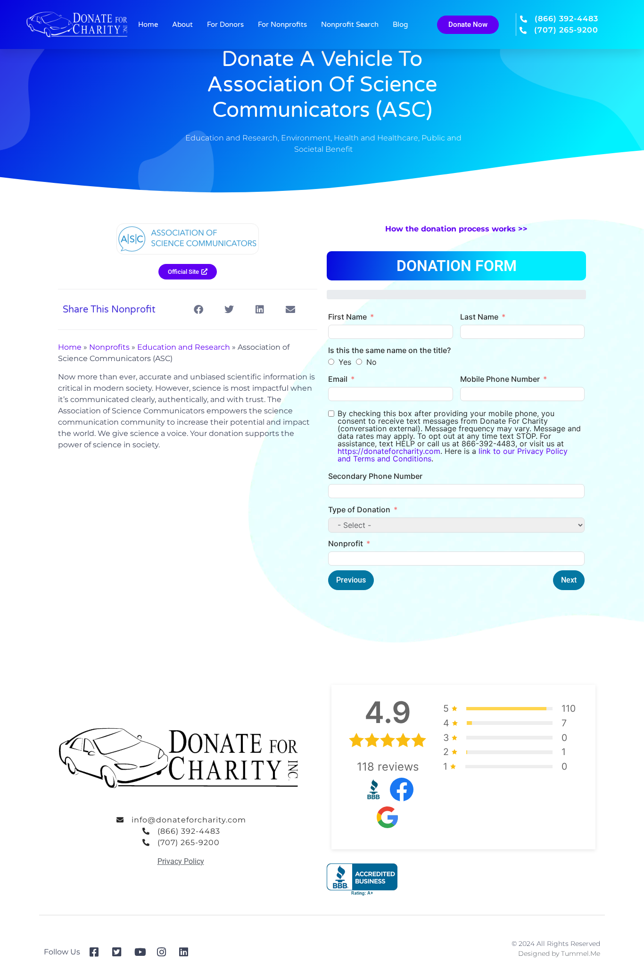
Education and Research (231, 137)
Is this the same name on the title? (389, 350)
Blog (400, 24)
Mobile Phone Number (500, 379)
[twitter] (120, 952)
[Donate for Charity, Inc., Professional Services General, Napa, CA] (362, 879)
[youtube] (142, 952)
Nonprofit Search (350, 24)
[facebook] (97, 952)
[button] (198, 309)
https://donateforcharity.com (389, 451)
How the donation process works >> (456, 228)
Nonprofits (109, 347)
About (182, 24)
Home (148, 24)
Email (337, 379)
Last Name (479, 316)
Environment (305, 137)
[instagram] (165, 952)
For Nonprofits (282, 24)
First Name (347, 316)
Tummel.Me (580, 953)
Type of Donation (359, 509)
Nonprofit (345, 543)
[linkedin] (187, 952)
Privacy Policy (180, 861)
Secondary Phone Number (375, 476)
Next (569, 579)
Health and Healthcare (376, 137)
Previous (351, 579)
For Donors (225, 24)
